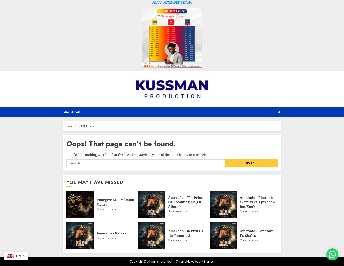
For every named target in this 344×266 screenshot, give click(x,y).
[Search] (279, 112)
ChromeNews (185, 261)
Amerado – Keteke (111, 233)
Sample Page (72, 112)
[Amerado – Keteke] (80, 235)
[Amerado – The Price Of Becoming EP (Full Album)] (151, 204)
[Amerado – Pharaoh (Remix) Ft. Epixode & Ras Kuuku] (223, 204)
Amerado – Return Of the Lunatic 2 (185, 233)
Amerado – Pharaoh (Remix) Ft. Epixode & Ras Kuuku (258, 202)
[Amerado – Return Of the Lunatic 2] (151, 235)
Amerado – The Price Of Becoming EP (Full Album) (186, 202)
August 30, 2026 (107, 209)
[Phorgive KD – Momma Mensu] (80, 204)
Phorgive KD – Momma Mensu (115, 202)
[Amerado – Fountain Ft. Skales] (223, 235)
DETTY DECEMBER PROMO (172, 2)
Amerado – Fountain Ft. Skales (256, 233)
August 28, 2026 (179, 211)
